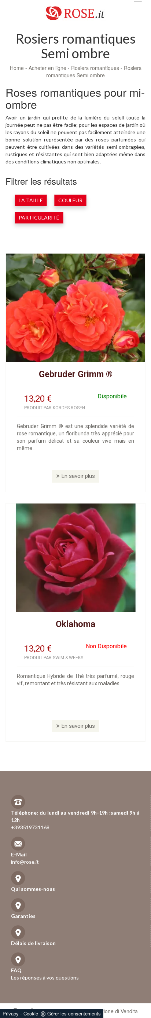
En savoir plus (78, 476)
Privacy (11, 1013)
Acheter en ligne (47, 67)
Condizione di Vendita (113, 1011)
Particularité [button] (39, 217)
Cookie (30, 1013)
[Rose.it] (75, 10)
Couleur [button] (70, 200)
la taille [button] (31, 200)
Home (17, 67)
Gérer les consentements (74, 1013)
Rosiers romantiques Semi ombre (93, 71)
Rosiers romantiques (95, 67)
